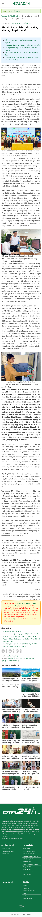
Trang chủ (5, 16)
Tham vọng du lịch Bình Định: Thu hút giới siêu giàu (22, 45)
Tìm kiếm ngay (15, 11)
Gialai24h (21, 3)
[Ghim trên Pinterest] (17, 651)
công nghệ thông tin (24, 658)
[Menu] (2, 3)
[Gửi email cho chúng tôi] (22, 906)
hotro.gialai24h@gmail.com (13, 619)
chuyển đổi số (12, 658)
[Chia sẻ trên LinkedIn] (20, 651)
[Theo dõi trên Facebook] (19, 906)
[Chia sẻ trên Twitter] (10, 651)
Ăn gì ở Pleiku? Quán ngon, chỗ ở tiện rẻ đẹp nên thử (21, 634)
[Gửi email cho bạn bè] (13, 651)
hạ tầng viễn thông (13, 661)
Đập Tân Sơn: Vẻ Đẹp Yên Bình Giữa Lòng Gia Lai (19, 636)
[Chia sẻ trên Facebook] (6, 651)
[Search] (40, 3)
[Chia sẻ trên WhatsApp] (3, 651)
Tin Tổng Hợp (15, 16)
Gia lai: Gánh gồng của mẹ (12, 631)
